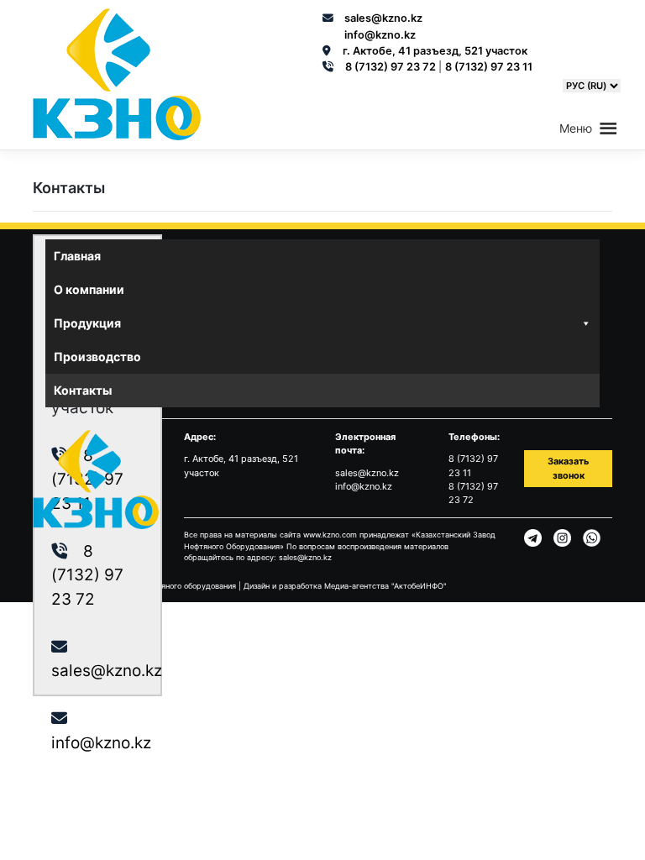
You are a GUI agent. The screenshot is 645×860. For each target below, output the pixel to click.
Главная (77, 256)
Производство (97, 356)
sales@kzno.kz (383, 18)
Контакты (83, 390)
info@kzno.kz (380, 35)
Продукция (87, 323)
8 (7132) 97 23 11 (488, 66)
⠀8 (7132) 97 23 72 (87, 575)
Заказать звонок (568, 467)
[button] (575, 128)
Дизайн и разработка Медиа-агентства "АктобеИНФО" (345, 585)
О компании (89, 289)
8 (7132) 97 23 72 (391, 66)
